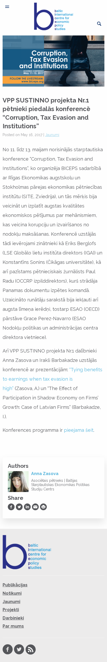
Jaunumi (52, 135)
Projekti (11, 609)
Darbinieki (13, 618)
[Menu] (7, 7)
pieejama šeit (78, 430)
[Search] (99, 23)
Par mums (13, 626)
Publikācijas (15, 584)
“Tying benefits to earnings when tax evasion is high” (52, 379)
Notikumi (12, 593)
